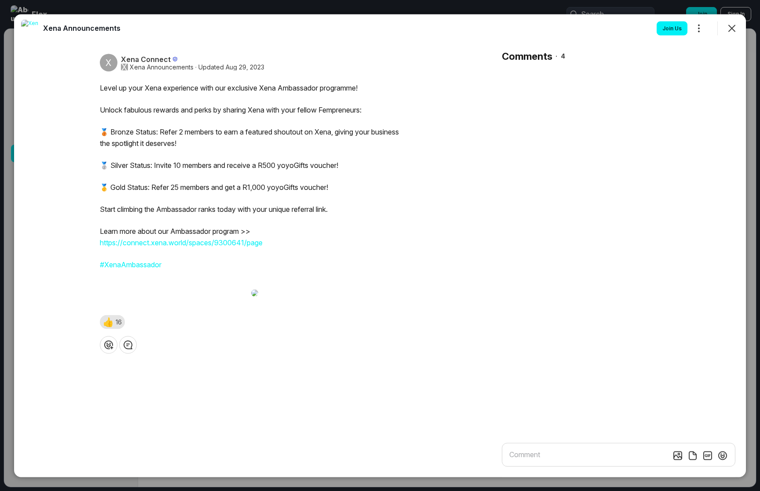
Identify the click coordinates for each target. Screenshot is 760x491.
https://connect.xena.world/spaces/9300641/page (181, 242)
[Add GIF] (708, 455)
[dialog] (380, 245)
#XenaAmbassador (130, 264)
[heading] (82, 28)
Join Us (672, 28)
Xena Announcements (162, 66)
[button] (112, 322)
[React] (108, 344)
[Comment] (128, 344)
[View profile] (30, 28)
